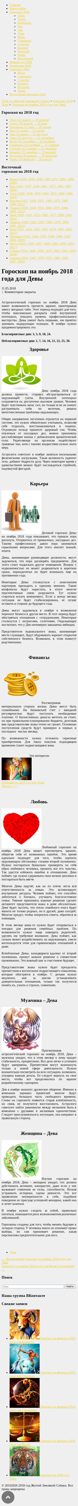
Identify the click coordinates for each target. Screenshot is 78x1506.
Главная (15, 5)
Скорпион (24, 40)
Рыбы (21, 55)
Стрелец (23, 44)
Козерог (23, 47)
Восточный (25, 58)
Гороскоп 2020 (19, 69)
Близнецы (24, 22)
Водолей (23, 51)
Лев (20, 30)
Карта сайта (18, 8)
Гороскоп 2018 (19, 12)
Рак (20, 26)
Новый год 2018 (21, 62)
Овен (21, 15)
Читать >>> (9, 786)
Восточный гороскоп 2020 (28, 94)
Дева (21, 33)
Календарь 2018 (20, 65)
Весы (21, 37)
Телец (22, 19)
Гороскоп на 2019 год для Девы (23, 782)
